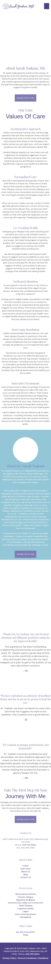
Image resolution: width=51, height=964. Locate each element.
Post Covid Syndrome (25, 914)
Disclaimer (43, 958)
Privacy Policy (9, 958)
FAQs (25, 935)
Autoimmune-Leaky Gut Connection (25, 903)
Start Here (25, 869)
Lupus (25, 911)
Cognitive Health (25, 908)
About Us (25, 871)
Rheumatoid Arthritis (25, 894)
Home (26, 866)
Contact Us (25, 877)
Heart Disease (25, 905)
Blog (25, 874)
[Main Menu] (46, 6)
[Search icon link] (39, 6)
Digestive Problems (25, 900)
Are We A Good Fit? (25, 932)
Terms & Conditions (27, 958)
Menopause (25, 917)
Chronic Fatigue (25, 897)
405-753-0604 (29, 845)
